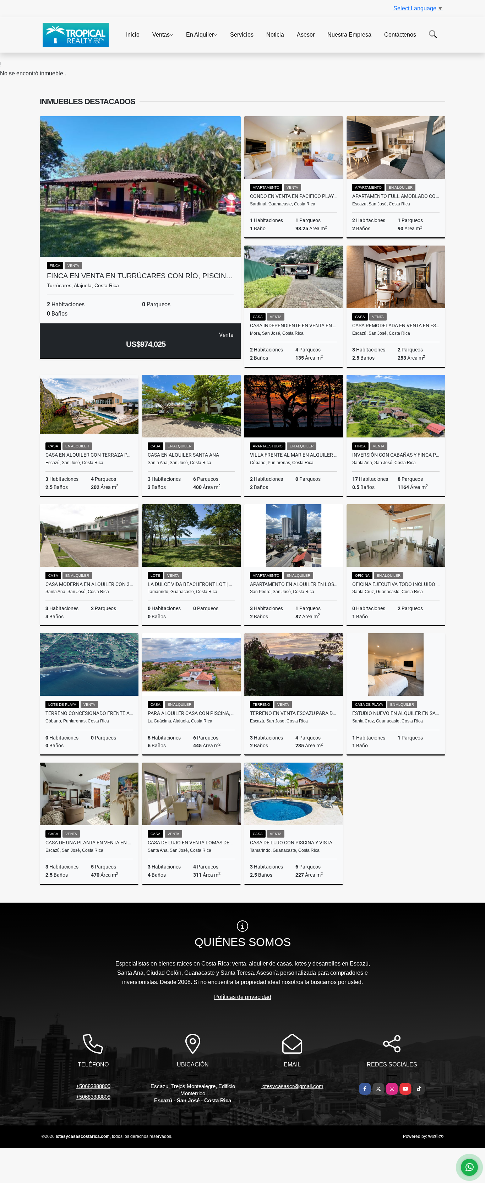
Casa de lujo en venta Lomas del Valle (191, 842)
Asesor (306, 34)
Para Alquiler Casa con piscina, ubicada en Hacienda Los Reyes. (191, 713)
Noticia (275, 34)
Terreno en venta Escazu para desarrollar (293, 713)
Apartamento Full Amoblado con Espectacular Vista (396, 196)
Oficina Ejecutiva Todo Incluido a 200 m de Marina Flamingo (396, 584)
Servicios (242, 34)
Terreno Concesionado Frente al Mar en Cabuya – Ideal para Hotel (89, 713)
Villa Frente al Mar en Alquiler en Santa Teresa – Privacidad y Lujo (293, 455)
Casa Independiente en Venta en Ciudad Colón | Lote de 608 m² (293, 325)
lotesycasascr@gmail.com (292, 1086)
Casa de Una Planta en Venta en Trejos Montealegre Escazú (89, 842)
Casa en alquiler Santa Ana (183, 455)
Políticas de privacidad (242, 997)
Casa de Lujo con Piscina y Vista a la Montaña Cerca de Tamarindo (293, 842)
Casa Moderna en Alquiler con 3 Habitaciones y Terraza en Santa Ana (89, 584)
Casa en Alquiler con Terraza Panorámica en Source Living (89, 455)
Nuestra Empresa (349, 34)
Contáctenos (400, 34)
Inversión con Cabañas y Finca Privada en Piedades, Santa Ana (396, 455)
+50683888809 (93, 1086)
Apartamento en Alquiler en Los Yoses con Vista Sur (293, 584)
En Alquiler (200, 34)
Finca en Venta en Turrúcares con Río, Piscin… (140, 276)
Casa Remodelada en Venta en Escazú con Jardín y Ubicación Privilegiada (396, 325)
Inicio (133, 34)
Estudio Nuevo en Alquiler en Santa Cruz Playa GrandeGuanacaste (396, 713)
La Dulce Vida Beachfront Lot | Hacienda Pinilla (191, 584)
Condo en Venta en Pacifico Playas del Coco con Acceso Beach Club (293, 196)
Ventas (161, 34)
